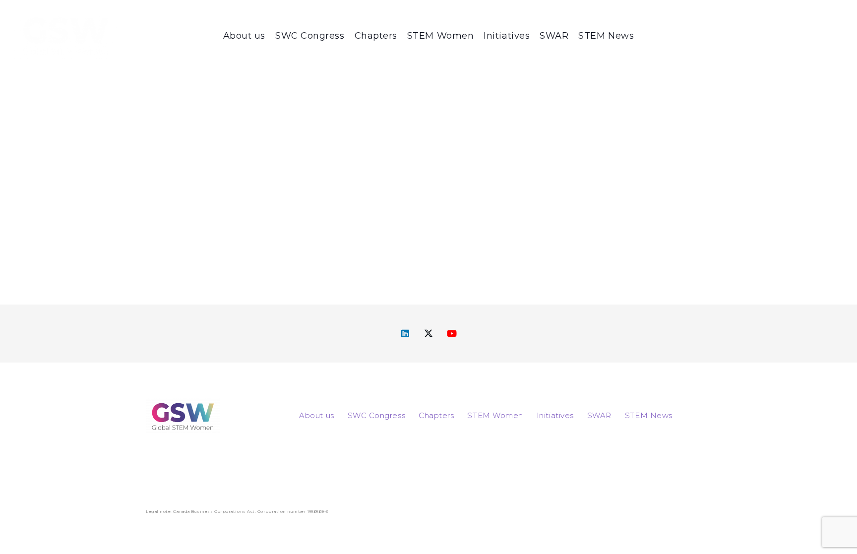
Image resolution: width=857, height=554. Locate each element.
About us (316, 415)
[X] (429, 333)
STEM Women (495, 415)
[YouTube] (452, 333)
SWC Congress (376, 415)
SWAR (599, 415)
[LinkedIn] (405, 333)
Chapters (436, 415)
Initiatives (555, 415)
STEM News (649, 415)
